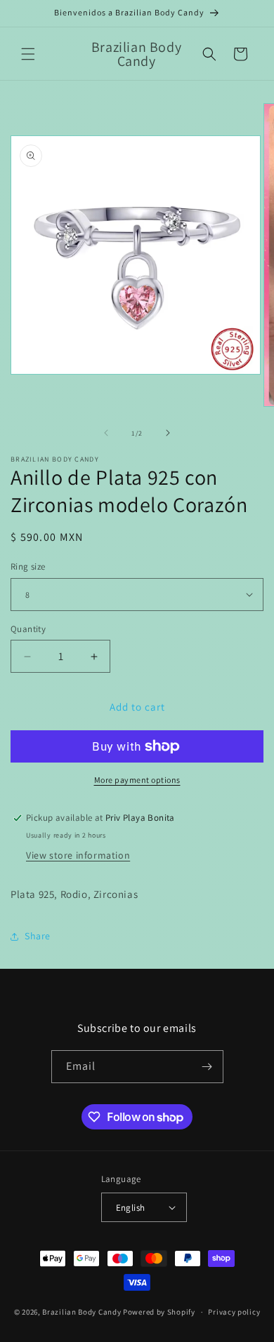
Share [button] (38, 936)
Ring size (28, 566)
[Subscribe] (207, 1066)
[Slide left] (106, 432)
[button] (28, 54)
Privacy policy (234, 1312)
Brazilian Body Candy (81, 1312)
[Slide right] (167, 432)
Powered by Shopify (159, 1312)
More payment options (137, 779)
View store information (78, 855)
